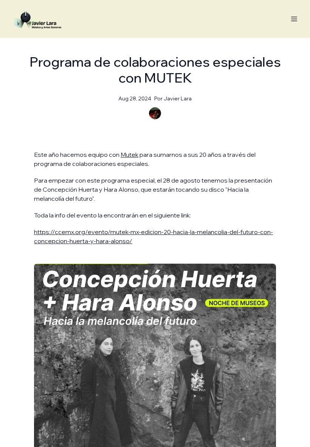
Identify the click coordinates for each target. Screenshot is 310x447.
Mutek (129, 154)
